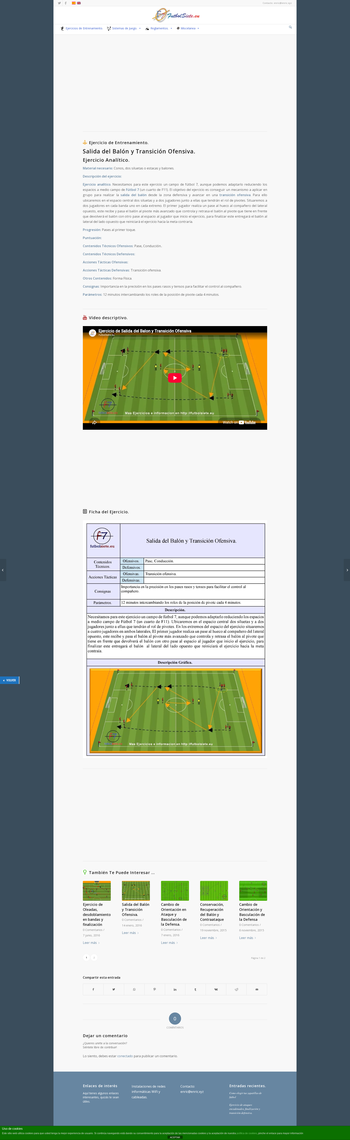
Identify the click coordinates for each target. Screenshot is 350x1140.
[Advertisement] (175, 86)
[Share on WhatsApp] (134, 989)
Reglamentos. (159, 28)
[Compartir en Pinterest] (155, 989)
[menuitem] (290, 27)
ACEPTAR (175, 1137)
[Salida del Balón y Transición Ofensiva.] (136, 891)
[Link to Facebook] (66, 3)
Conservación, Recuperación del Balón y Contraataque (212, 912)
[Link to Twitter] (59, 3)
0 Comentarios (92, 930)
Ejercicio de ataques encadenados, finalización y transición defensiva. (244, 1109)
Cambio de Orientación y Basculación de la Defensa (252, 912)
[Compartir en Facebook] (93, 989)
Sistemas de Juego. (124, 28)
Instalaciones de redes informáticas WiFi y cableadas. (148, 1091)
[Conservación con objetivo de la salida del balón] (3, 570)
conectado (125, 1056)
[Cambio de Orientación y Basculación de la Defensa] (253, 891)
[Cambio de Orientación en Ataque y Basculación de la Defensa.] (175, 891)
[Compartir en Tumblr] (195, 989)
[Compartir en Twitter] (114, 989)
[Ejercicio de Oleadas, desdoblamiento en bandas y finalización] (97, 891)
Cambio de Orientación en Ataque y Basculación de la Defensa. (174, 914)
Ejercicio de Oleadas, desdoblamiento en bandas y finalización (97, 914)
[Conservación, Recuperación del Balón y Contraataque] (214, 891)
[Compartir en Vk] (216, 989)
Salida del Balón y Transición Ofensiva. (135, 909)
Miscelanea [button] (188, 28)
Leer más (90, 942)
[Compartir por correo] (257, 989)
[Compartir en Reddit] (236, 989)
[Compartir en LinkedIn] (175, 989)
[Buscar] (290, 27)
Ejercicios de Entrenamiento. (84, 28)
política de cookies (247, 1133)
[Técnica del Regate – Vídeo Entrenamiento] (347, 570)
